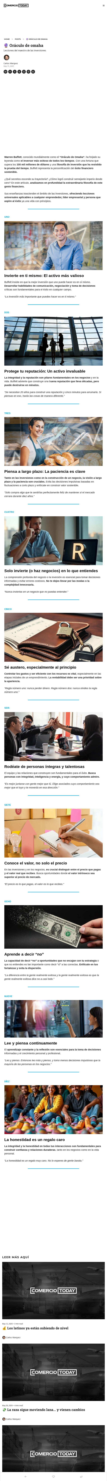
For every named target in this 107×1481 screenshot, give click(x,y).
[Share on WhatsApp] (33, 72)
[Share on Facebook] (10, 72)
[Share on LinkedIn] (24, 72)
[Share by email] (5, 72)
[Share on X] (15, 72)
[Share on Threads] (19, 72)
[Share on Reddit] (28, 72)
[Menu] (104, 5)
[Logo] (16, 5)
